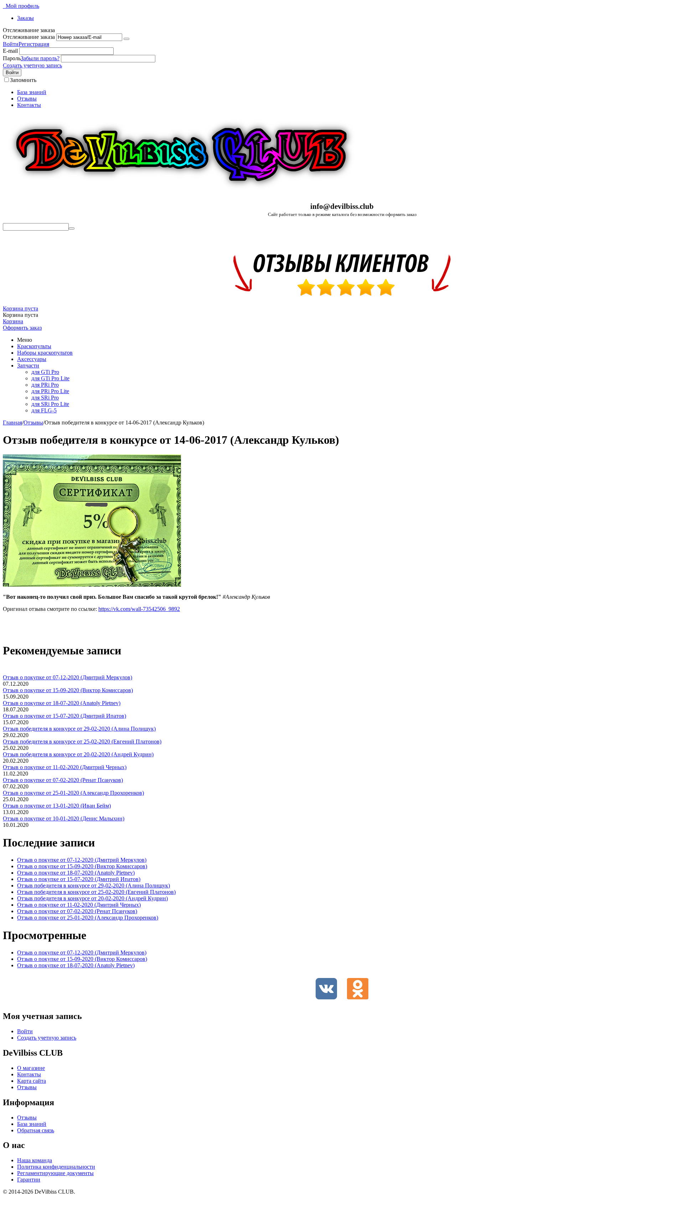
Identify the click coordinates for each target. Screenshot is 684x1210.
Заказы (25, 18)
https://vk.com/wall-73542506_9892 (139, 609)
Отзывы (27, 99)
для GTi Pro (45, 372)
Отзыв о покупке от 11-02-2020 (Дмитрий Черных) (64, 767)
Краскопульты (34, 346)
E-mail (10, 51)
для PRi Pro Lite (50, 391)
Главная (12, 422)
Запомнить (23, 80)
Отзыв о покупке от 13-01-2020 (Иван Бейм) (57, 806)
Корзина (13, 321)
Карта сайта (31, 1081)
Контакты (29, 105)
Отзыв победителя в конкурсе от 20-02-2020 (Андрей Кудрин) (78, 754)
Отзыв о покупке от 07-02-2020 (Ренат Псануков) (63, 780)
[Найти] (71, 228)
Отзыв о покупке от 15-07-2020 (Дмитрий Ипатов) (64, 716)
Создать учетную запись (32, 65)
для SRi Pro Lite (50, 404)
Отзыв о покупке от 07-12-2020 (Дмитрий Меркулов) (67, 677)
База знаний (31, 92)
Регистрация (34, 44)
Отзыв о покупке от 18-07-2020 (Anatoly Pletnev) (61, 703)
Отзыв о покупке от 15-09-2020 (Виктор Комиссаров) (68, 690)
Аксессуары (31, 359)
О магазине (31, 1068)
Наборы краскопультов (45, 353)
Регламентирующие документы (55, 1173)
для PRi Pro (45, 385)
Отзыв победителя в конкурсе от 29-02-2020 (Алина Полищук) (79, 729)
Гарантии (28, 1179)
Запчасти (28, 365)
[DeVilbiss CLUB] (181, 193)
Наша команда (34, 1160)
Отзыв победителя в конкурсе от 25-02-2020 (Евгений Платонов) (82, 741)
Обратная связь (35, 1130)
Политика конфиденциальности (56, 1167)
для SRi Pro (45, 398)
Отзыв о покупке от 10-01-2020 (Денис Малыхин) (63, 818)
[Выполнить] (126, 39)
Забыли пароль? (40, 58)
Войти (11, 44)
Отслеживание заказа (29, 37)
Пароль (12, 58)
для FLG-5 (44, 410)
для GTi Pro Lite (50, 378)
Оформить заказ (22, 328)
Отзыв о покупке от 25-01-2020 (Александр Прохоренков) (73, 793)
